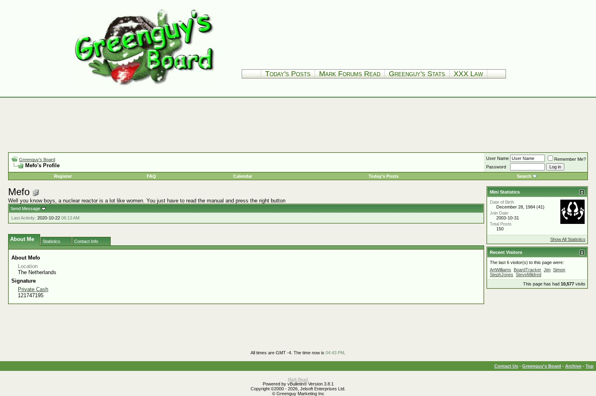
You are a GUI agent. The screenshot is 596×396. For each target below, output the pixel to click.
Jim (547, 269)
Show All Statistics (567, 239)
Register (63, 176)
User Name (497, 158)
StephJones (501, 274)
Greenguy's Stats (417, 74)
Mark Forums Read (349, 74)
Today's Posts (288, 74)
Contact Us (506, 366)
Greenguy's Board (37, 159)
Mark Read (298, 379)
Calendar (242, 176)
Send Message (25, 208)
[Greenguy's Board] (145, 87)
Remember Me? (570, 159)
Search (524, 176)
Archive (573, 366)
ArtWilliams (500, 269)
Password (496, 166)
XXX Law (468, 74)
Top (589, 366)
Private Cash (33, 289)
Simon (559, 269)
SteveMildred (528, 274)
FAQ (151, 176)
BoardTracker (527, 269)
